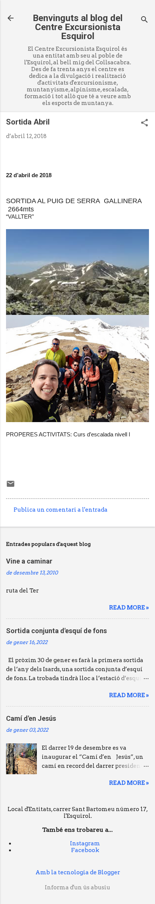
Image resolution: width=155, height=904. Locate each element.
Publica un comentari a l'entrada (61, 509)
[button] (144, 123)
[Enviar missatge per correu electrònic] (10, 486)
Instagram (85, 843)
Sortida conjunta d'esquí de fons (56, 631)
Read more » (129, 607)
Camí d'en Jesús (31, 718)
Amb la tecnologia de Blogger (77, 872)
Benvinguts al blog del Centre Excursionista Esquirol (78, 27)
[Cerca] (144, 20)
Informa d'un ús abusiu (77, 887)
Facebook (85, 850)
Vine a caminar (29, 561)
